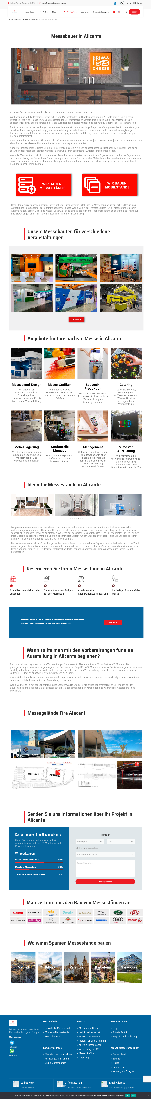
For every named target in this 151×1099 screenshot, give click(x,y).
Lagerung (84, 1057)
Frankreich (118, 1067)
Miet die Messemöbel (90, 1045)
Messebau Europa (25, 19)
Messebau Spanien (38, 19)
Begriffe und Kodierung (125, 1036)
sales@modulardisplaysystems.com (54, 3)
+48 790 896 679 (134, 3)
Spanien (117, 1058)
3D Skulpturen (52, 1036)
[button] (76, 319)
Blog (115, 1028)
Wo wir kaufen (69, 12)
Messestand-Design (26, 385)
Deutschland (119, 1054)
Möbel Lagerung (26, 447)
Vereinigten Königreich (124, 1071)
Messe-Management (89, 1036)
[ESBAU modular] (14, 11)
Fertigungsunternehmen (57, 1058)
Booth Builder (13, 19)
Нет (133, 1095)
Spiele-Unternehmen (55, 1062)
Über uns (84, 12)
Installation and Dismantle (92, 1040)
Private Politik (120, 1032)
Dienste (55, 12)
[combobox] (105, 854)
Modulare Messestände (57, 1032)
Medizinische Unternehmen (59, 1054)
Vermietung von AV (89, 1049)
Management (93, 447)
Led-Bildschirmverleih (90, 1032)
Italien (116, 1062)
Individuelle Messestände (58, 1028)
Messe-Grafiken (87, 1053)
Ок (128, 1095)
